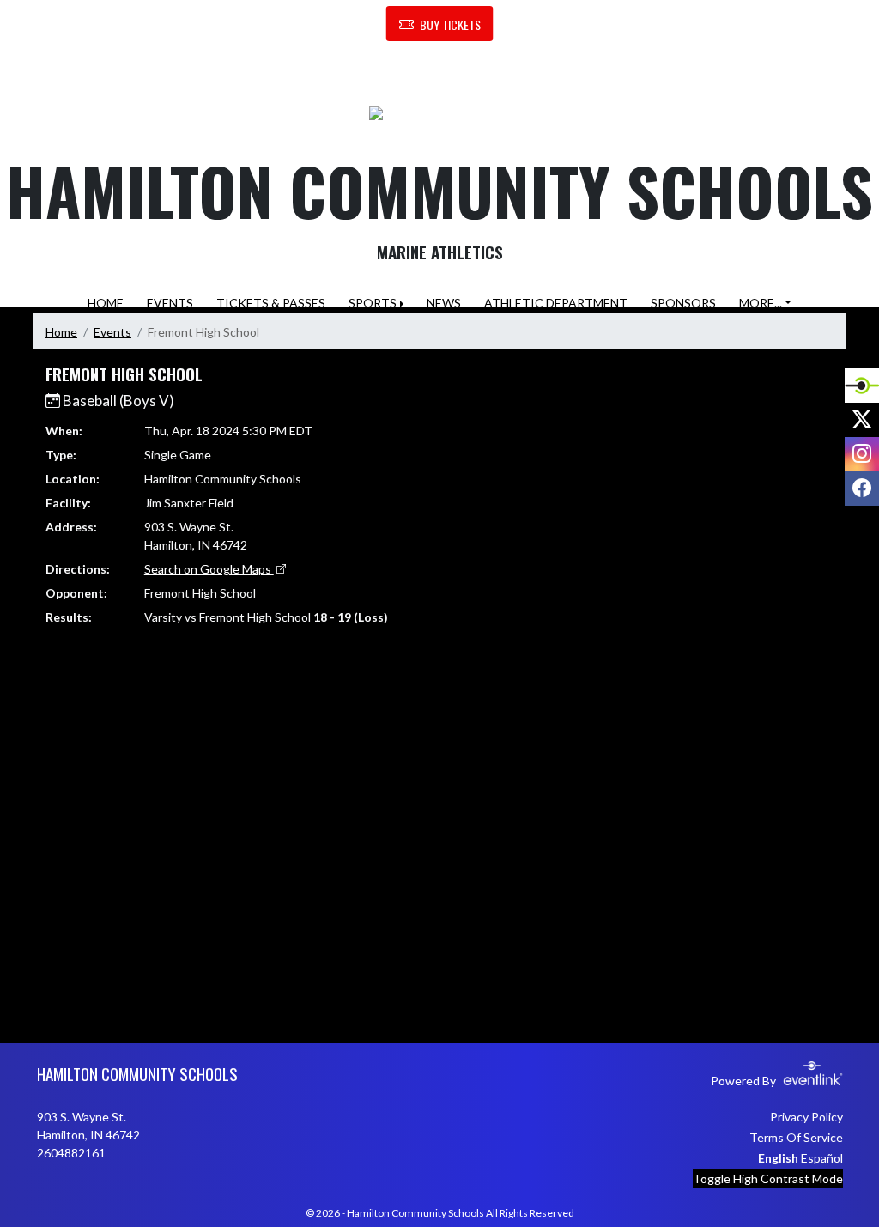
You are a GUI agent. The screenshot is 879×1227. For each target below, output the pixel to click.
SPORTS (373, 302)
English (778, 1158)
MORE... (760, 302)
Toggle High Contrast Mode (768, 1178)
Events (112, 332)
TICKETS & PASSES (270, 302)
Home (61, 332)
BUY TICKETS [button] (450, 24)
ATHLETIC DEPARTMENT (555, 302)
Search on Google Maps (209, 569)
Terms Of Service (796, 1137)
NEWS (444, 302)
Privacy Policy (806, 1116)
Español (822, 1158)
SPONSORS (683, 302)
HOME (106, 302)
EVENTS (170, 302)
